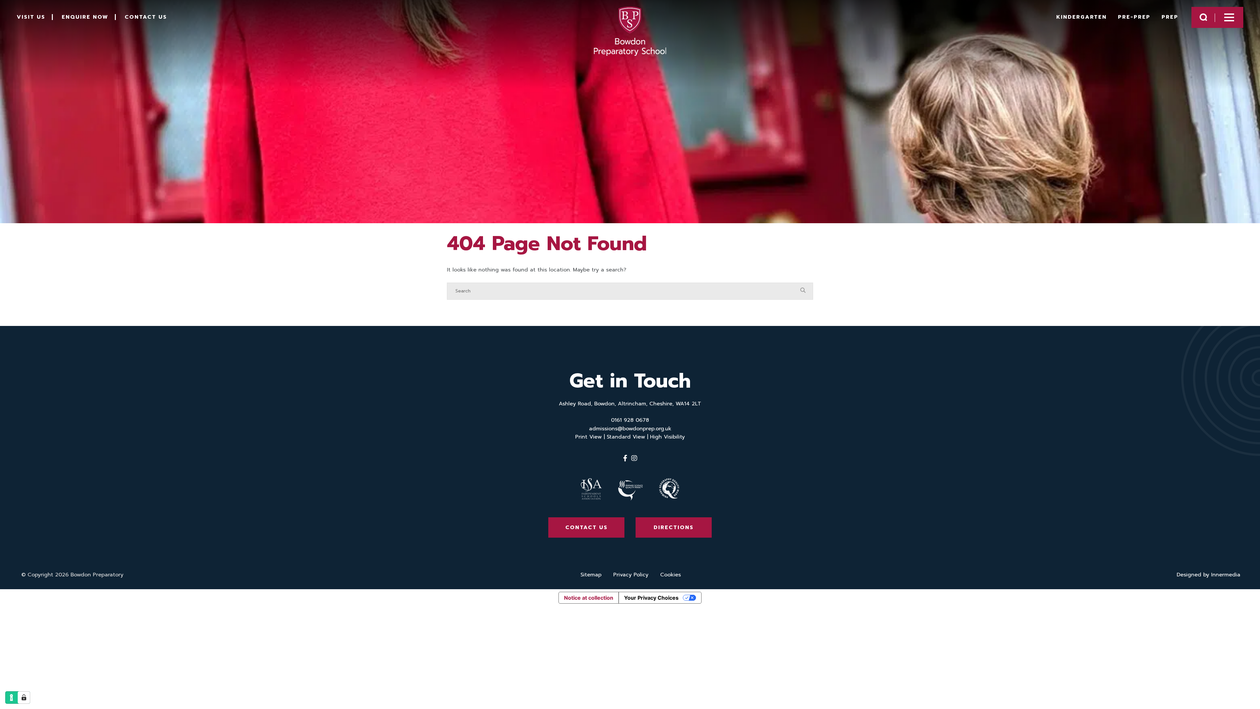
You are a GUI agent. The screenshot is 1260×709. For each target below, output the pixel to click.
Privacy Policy (630, 575)
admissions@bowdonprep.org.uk (630, 429)
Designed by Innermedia (1208, 575)
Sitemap (590, 575)
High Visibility (667, 437)
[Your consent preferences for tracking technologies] (24, 697)
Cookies (670, 575)
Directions (674, 527)
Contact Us (146, 17)
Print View (588, 437)
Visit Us (31, 17)
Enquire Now (85, 17)
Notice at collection (588, 597)
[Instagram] (634, 458)
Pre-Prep (1134, 17)
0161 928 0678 (630, 420)
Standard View (626, 437)
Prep (1170, 17)
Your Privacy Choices (651, 597)
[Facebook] (625, 458)
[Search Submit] (1203, 17)
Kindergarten (1081, 17)
